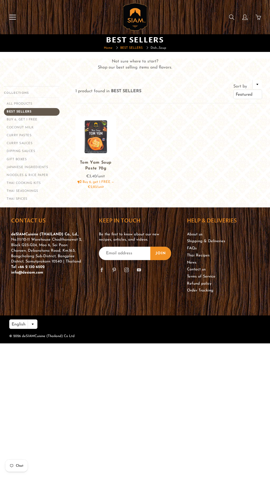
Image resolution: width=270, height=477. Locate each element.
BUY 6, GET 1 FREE (22, 119)
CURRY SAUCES (19, 143)
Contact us (196, 269)
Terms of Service (201, 277)
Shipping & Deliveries (206, 241)
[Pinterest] (114, 270)
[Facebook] (101, 270)
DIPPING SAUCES (21, 151)
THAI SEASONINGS (22, 191)
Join (161, 253)
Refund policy (199, 284)
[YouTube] (138, 270)
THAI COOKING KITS (24, 183)
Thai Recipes (198, 255)
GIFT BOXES (17, 159)
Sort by (240, 86)
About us (194, 234)
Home (108, 48)
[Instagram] (126, 270)
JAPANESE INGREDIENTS (27, 167)
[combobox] (247, 94)
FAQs (192, 248)
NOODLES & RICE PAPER (27, 175)
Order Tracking (200, 291)
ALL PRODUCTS (19, 103)
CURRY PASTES (19, 135)
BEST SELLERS (131, 48)
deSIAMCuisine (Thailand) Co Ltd (48, 336)
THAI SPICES (17, 199)
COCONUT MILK (20, 127)
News (191, 263)
